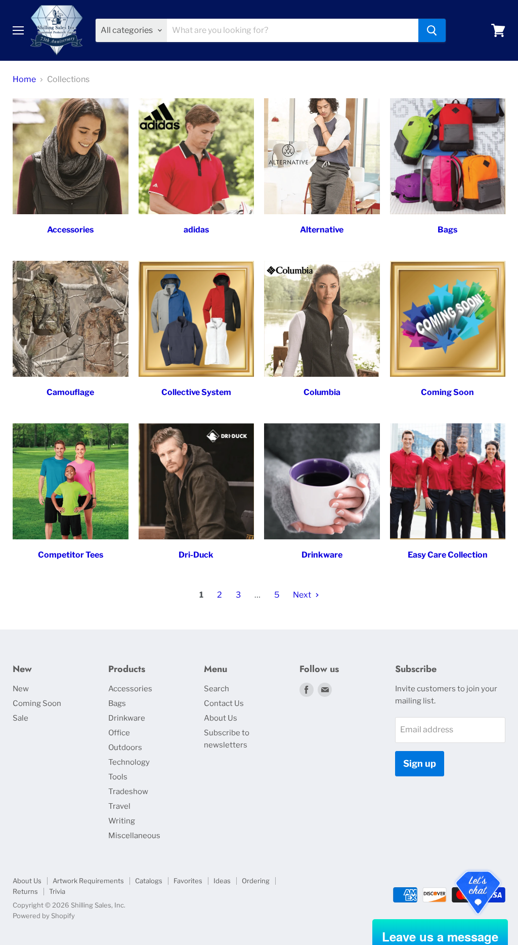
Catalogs (148, 881)
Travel (119, 806)
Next (303, 595)
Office (119, 732)
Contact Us (224, 703)
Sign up (419, 763)
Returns (25, 891)
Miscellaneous (134, 835)
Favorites (188, 881)
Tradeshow (128, 791)
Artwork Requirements (88, 881)
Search (216, 688)
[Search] (432, 30)
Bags (117, 703)
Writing (121, 820)
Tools (117, 776)
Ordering (256, 881)
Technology (129, 762)
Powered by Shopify (44, 916)
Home (24, 79)
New (21, 688)
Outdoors (125, 747)
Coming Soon (37, 703)
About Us (220, 718)
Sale (20, 718)
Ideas (222, 881)
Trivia (57, 891)
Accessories (130, 688)
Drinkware (126, 718)
